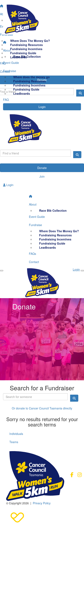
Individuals (16, 434)
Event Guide (11, 63)
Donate (42, 168)
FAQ (6, 100)
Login (9, 185)
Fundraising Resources (29, 81)
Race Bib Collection (27, 56)
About (7, 50)
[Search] (77, 154)
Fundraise (9, 71)
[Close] (82, 270)
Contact (8, 108)
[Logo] (42, 19)
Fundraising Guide (26, 89)
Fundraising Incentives (29, 85)
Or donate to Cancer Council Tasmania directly (42, 408)
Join (42, 176)
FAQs (32, 254)
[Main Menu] (1, 270)
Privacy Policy (42, 503)
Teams (13, 442)
